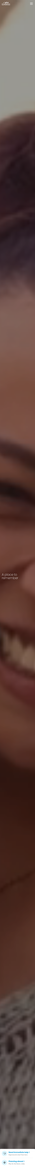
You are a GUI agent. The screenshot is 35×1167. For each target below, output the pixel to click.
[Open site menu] (31, 3)
